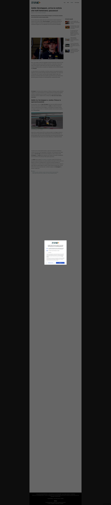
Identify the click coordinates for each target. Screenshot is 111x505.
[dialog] (55, 252)
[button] (55, 252)
